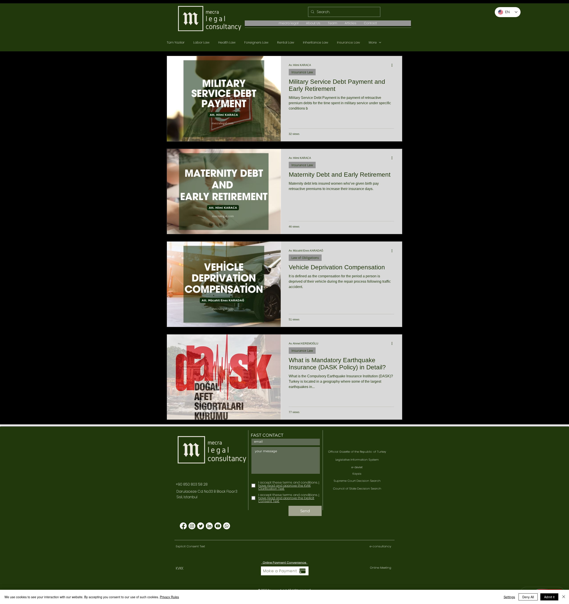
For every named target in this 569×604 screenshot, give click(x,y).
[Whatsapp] (226, 525)
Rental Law (285, 42)
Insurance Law (348, 42)
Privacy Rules (169, 597)
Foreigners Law (256, 42)
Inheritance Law (315, 42)
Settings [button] (509, 597)
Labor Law (201, 42)
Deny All (528, 597)
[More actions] (393, 65)
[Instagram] (191, 525)
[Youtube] (217, 525)
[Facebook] (183, 525)
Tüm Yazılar (175, 42)
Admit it (549, 597)
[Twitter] (200, 525)
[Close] (563, 596)
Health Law (226, 42)
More (373, 42)
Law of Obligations (305, 258)
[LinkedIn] (209, 525)
